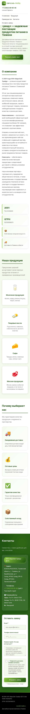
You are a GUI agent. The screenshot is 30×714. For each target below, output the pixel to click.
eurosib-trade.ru (21, 706)
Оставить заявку (7, 23)
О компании (6, 16)
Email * (6, 623)
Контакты (16, 19)
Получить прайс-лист (12, 57)
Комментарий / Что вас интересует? (11, 643)
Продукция (14, 16)
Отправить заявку (15, 680)
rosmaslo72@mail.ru (7, 10)
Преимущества (7, 19)
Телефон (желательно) (11, 632)
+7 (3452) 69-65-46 (9, 8)
